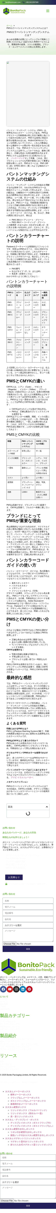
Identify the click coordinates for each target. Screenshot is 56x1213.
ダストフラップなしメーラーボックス (28, 1100)
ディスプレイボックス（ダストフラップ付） (31, 1122)
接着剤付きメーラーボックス (24, 1104)
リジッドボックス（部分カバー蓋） (27, 1113)
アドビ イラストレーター (22, 777)
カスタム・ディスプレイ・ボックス (22, 1119)
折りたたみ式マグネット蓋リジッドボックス (31, 1144)
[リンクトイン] (23, 989)
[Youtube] (10, 989)
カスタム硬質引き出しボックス (19, 1129)
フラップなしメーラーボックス (25, 1097)
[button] (47, 807)
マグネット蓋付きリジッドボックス (27, 1141)
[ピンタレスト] (29, 989)
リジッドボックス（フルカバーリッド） (29, 1110)
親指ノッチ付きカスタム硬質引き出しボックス (32, 1135)
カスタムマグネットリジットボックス (23, 1138)
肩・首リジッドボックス (21, 1116)
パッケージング (18, 158)
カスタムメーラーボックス (17, 1091)
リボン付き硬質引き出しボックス (26, 1132)
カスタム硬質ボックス (15, 1107)
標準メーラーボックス (20, 1094)
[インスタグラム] (16, 989)
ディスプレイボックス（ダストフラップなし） (32, 1126)
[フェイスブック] (3, 989)
